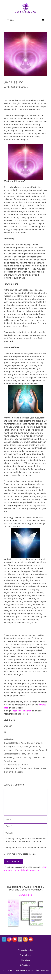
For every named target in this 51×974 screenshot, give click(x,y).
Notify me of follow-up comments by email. (26, 847)
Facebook (16, 711)
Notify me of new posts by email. (21, 854)
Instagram (27, 711)
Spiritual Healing (23, 757)
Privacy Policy (25, 955)
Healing (10, 739)
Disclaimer (25, 960)
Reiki (23, 754)
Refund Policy (25, 965)
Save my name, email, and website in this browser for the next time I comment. (26, 840)
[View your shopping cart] (42, 20)
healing (34, 750)
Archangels (9, 750)
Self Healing (32, 754)
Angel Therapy (28, 743)
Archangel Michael (12, 746)
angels (39, 743)
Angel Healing (13, 743)
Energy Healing (22, 750)
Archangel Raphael (31, 746)
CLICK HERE (25, 894)
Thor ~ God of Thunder (17, 764)
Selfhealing (9, 757)
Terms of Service (25, 950)
